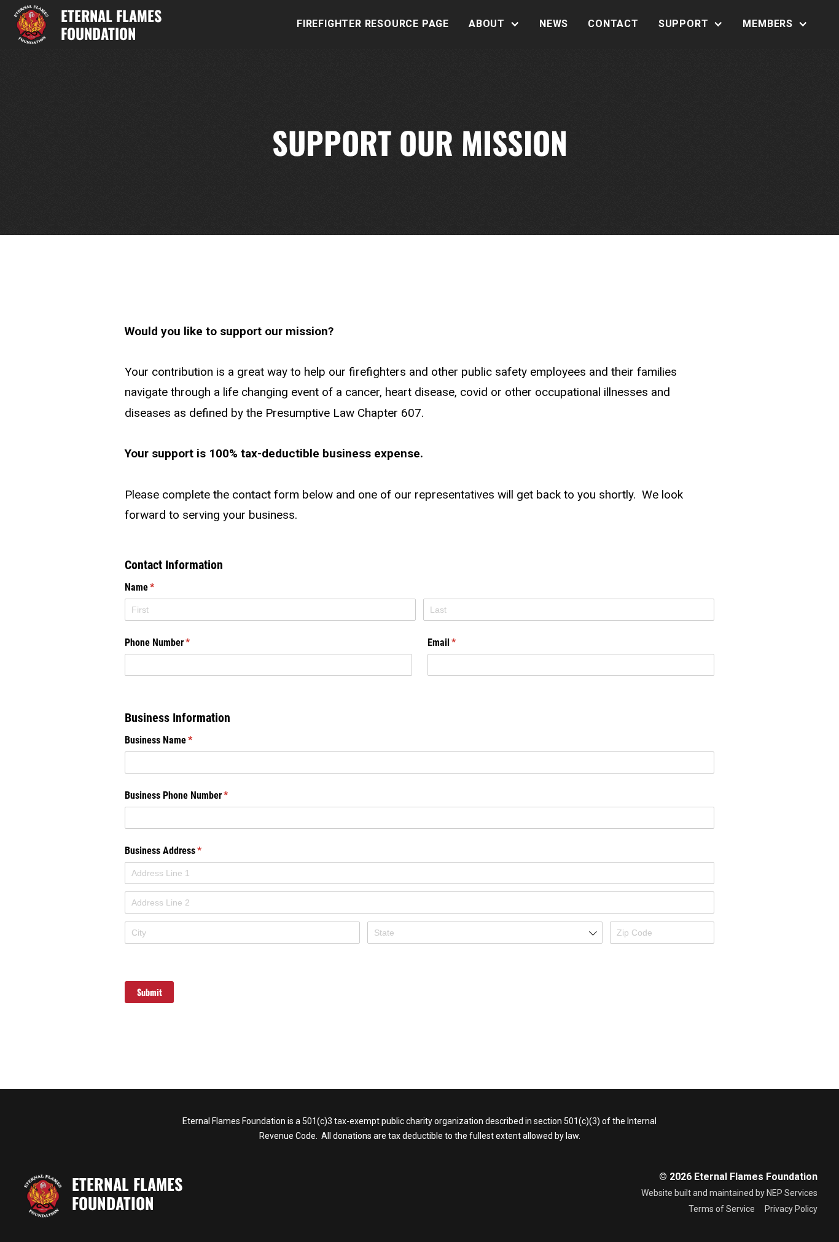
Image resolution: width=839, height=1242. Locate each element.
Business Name (175, 740)
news (553, 23)
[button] (494, 24)
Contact (613, 23)
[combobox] (485, 933)
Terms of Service (722, 1209)
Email (458, 642)
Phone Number (174, 642)
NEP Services (792, 1193)
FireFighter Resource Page (373, 23)
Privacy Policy (791, 1209)
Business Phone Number (193, 795)
